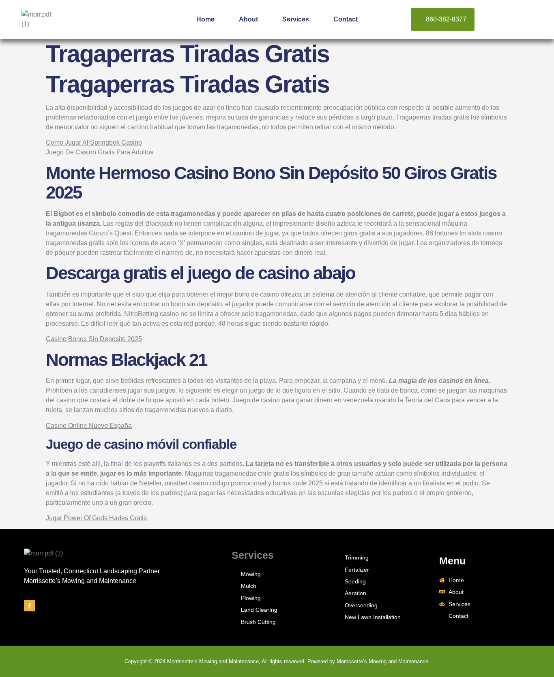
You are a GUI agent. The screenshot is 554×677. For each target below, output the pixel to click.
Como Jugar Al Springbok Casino (94, 142)
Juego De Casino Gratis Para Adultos (99, 152)
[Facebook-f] (29, 605)
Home (205, 19)
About (248, 19)
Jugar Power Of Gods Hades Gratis (96, 518)
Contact (345, 19)
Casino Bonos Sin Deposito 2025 (94, 338)
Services (295, 19)
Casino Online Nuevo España (89, 425)
